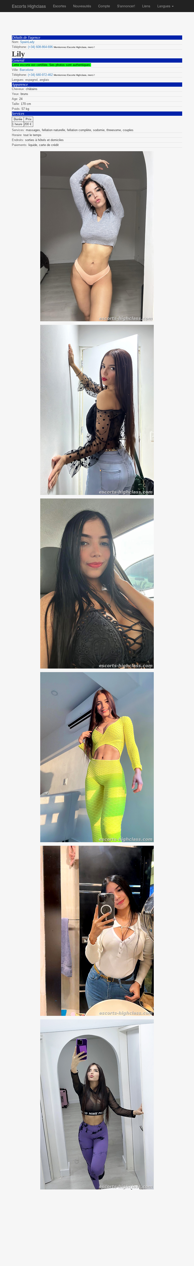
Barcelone (26, 70)
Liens (146, 6)
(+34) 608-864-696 (40, 47)
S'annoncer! (126, 6)
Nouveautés (82, 6)
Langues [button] (164, 6)
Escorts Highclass (29, 6)
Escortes (59, 6)
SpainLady (27, 42)
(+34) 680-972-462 (40, 75)
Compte (104, 6)
